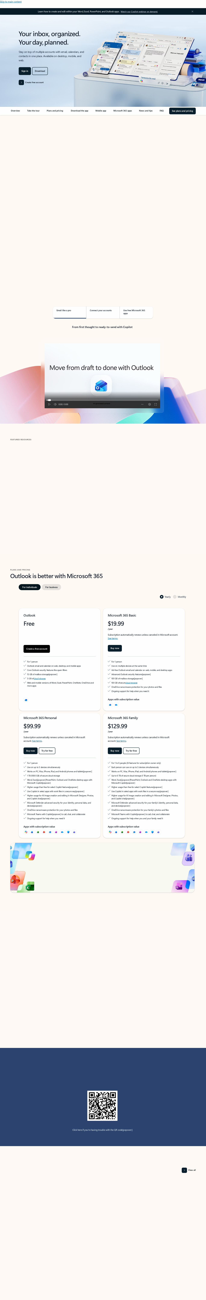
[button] (22, 517)
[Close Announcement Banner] (192, 11)
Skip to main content (11, 1)
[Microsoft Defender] (68, 832)
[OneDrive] (116, 704)
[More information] (50, 674)
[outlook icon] (26, 700)
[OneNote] (56, 832)
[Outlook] (110, 704)
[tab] (19, 146)
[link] (15, 112)
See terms (113, 638)
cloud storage (40, 678)
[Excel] (38, 832)
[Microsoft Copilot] (26, 832)
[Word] (32, 832)
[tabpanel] (102, 201)
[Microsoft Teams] (74, 832)
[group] (54, 487)
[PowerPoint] (44, 832)
